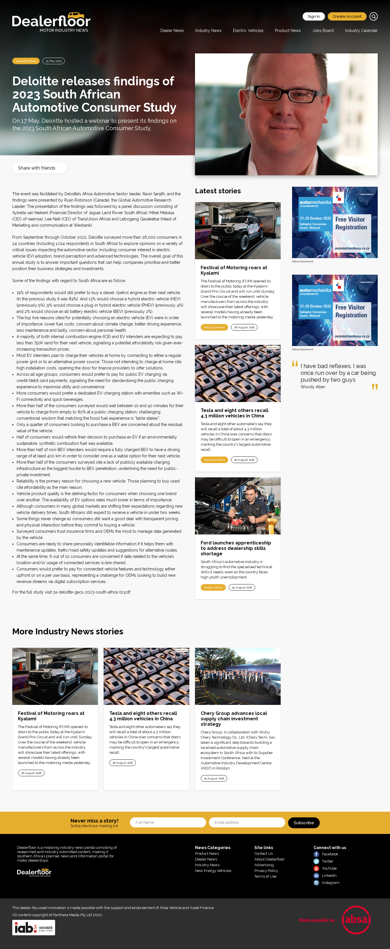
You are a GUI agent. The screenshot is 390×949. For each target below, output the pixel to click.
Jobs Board (323, 30)
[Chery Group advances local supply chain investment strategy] (238, 676)
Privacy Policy (266, 870)
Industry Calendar (361, 30)
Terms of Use (265, 876)
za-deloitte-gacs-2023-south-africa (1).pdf (91, 592)
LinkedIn (329, 875)
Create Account (347, 16)
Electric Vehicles (248, 30)
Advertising (264, 865)
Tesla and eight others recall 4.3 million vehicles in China (234, 413)
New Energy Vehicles (213, 870)
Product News (288, 30)
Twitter (327, 861)
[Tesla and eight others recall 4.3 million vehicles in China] (238, 373)
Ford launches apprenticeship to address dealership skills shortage (236, 548)
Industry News (208, 30)
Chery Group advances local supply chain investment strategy (234, 719)
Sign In (314, 16)
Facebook (330, 854)
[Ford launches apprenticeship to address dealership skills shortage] (238, 505)
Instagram (330, 882)
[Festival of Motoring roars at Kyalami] (238, 230)
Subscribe (304, 822)
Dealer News (172, 30)
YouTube (329, 868)
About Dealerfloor (269, 859)
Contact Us (263, 853)
